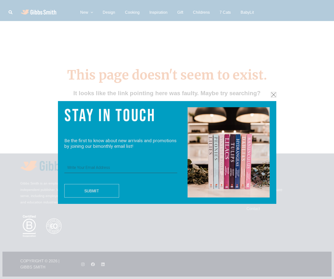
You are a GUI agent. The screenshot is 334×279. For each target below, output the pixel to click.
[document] (167, 139)
